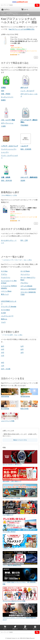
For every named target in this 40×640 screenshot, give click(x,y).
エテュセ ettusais (26, 286)
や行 (2, 362)
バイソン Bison (6, 291)
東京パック (5, 294)
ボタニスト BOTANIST (28, 289)
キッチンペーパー (7, 97)
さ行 (2, 352)
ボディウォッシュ (7, 123)
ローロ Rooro (25, 271)
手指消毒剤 (24, 125)
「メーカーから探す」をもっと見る (11, 335)
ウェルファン (5, 277)
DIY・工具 (24, 240)
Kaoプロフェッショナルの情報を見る (21, 29)
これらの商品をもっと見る (9, 195)
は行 (22, 349)
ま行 (22, 352)
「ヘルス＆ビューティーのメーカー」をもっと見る (16, 260)
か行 (2, 349)
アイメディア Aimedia (8, 306)
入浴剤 (3, 126)
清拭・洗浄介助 (6, 180)
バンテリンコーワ (7, 316)
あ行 (2, 346)
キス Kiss (4, 271)
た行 (2, 355)
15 (19, 220)
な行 (22, 346)
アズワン (4, 274)
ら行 (2, 366)
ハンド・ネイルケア (27, 91)
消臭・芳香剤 (5, 94)
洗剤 (2, 91)
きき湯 (3, 313)
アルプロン (24, 283)
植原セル (4, 319)
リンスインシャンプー (8, 149)
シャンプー (5, 152)
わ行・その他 (5, 369)
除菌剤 (3, 100)
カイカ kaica (5, 310)
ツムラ (3, 322)
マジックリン (25, 274)
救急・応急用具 (26, 149)
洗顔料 (23, 180)
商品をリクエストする (20, 440)
